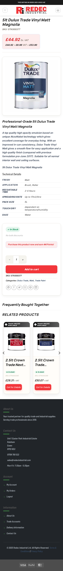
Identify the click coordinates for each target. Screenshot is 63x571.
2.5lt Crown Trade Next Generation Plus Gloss (14, 367)
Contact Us (11, 533)
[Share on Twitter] (19, 287)
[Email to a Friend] (25, 287)
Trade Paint (40, 280)
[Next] (59, 359)
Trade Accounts (13, 521)
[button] (5, 10)
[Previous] (4, 359)
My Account (12, 484)
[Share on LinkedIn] (36, 287)
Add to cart (31, 269)
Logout (10, 496)
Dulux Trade (22, 280)
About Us (10, 515)
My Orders (11, 490)
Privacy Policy (37, 551)
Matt (31, 280)
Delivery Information (15, 527)
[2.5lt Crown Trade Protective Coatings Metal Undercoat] (46, 341)
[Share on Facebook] (14, 287)
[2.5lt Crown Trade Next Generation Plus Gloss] (17, 341)
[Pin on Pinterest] (30, 287)
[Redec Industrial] (31, 10)
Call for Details (14, 387)
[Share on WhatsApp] (8, 287)
